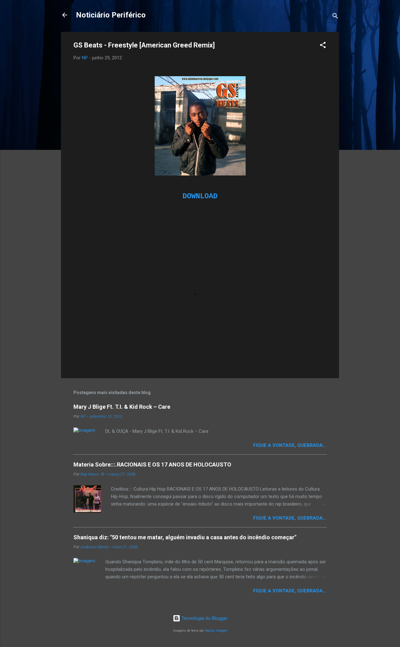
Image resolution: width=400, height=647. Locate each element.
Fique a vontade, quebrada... (290, 445)
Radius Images (216, 631)
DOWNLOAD (200, 196)
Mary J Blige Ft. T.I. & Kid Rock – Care (121, 406)
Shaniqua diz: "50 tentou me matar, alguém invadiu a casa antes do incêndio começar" (184, 537)
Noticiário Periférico (111, 15)
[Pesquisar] (335, 17)
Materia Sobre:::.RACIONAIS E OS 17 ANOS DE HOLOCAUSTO (152, 464)
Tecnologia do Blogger (204, 618)
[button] (323, 46)
